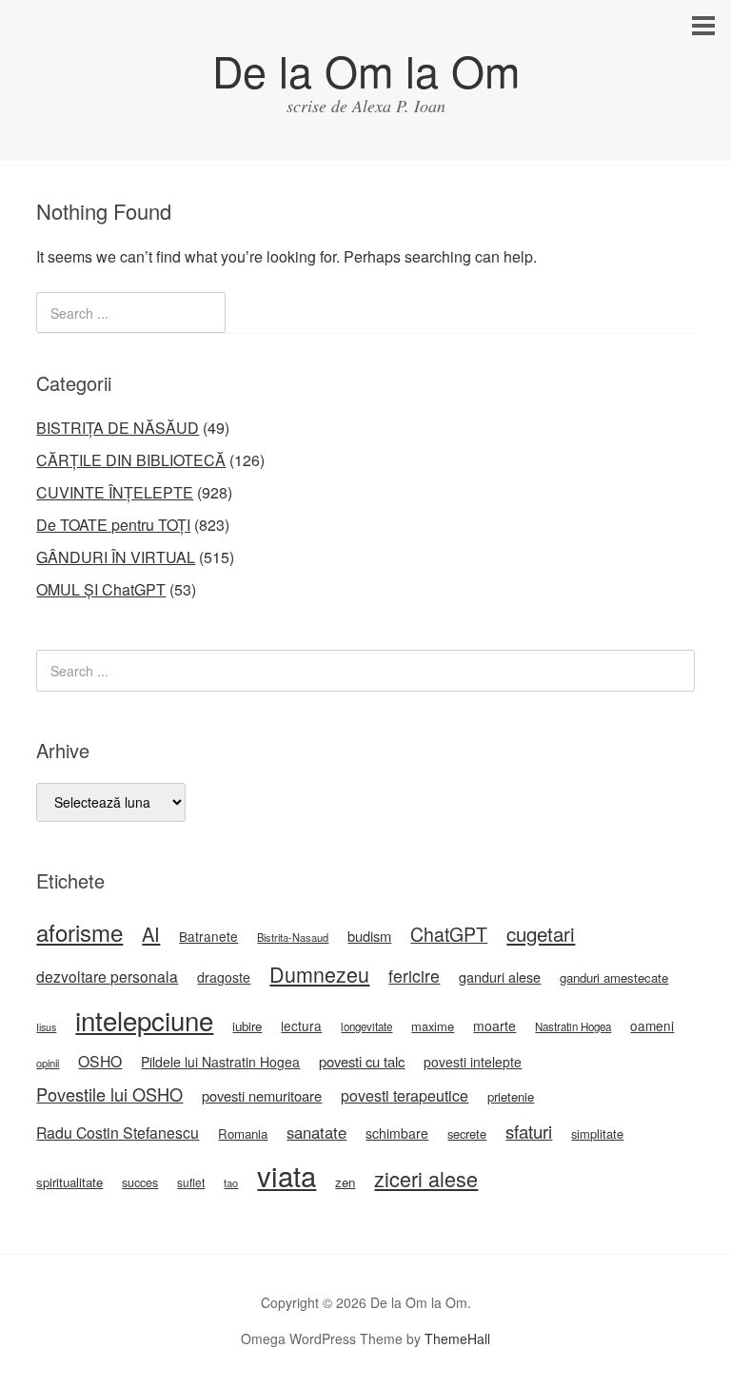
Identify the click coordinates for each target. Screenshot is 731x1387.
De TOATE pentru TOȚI (113, 525)
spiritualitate (69, 1182)
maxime (432, 1026)
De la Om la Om (366, 70)
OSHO (100, 1060)
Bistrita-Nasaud (292, 937)
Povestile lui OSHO (109, 1094)
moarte (494, 1025)
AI (151, 933)
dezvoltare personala (107, 976)
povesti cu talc (362, 1061)
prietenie (510, 1096)
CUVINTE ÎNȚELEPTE (114, 492)
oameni (652, 1025)
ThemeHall (457, 1338)
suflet (191, 1182)
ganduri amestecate (614, 977)
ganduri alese (500, 977)
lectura (301, 1025)
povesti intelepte (473, 1061)
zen (345, 1182)
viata (286, 1175)
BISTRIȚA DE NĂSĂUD (117, 428)
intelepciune (144, 1020)
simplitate (597, 1133)
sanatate (316, 1132)
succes (140, 1182)
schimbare (397, 1133)
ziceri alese (426, 1178)
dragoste (223, 977)
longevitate (366, 1026)
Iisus (46, 1027)
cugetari (540, 933)
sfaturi (528, 1131)
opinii (47, 1062)
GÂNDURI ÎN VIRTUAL (115, 557)
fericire (414, 975)
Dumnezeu (319, 973)
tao (231, 1182)
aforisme (79, 931)
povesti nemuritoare (262, 1095)
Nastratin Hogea (573, 1026)
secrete (466, 1133)
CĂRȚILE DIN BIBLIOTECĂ (131, 460)
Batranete (208, 936)
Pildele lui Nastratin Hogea (220, 1061)
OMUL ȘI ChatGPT (101, 589)
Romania (242, 1133)
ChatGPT (448, 934)
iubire (247, 1026)
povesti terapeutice (404, 1095)
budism (369, 936)
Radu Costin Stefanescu (117, 1132)
